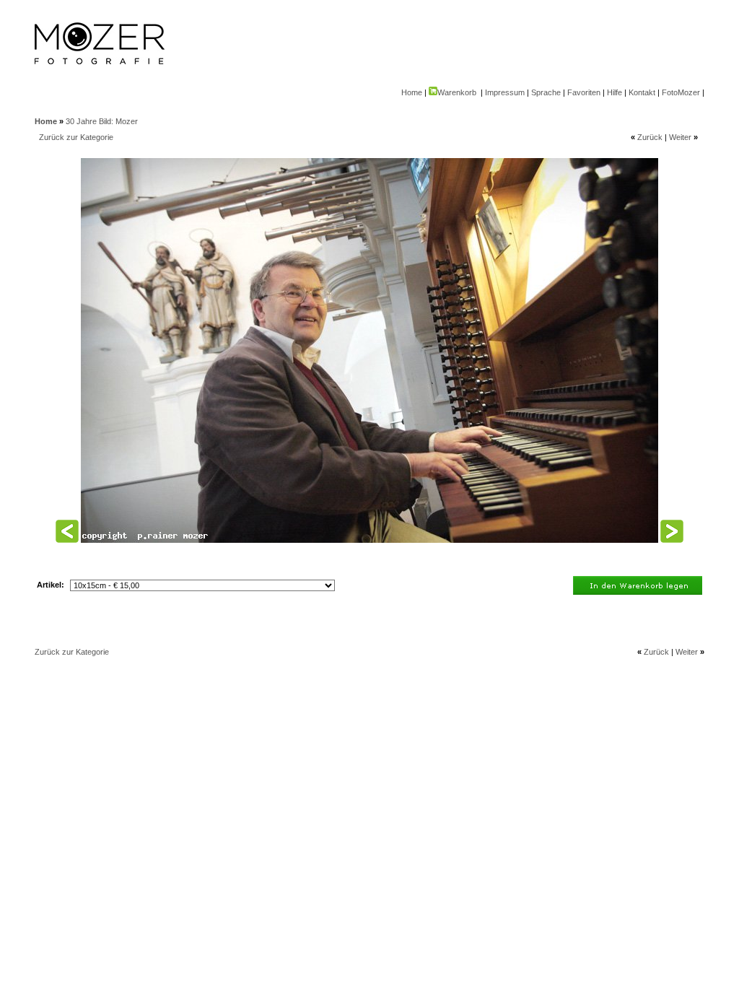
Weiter (680, 137)
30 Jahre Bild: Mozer (102, 121)
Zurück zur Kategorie (76, 137)
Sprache (546, 92)
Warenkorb (456, 92)
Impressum (505, 92)
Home (411, 92)
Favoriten (583, 92)
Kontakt (642, 92)
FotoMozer (681, 92)
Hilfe (614, 92)
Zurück (650, 137)
